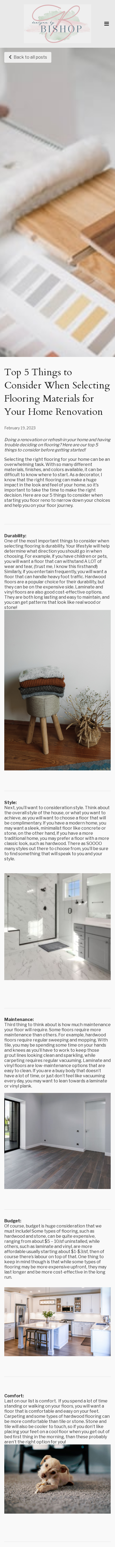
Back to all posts (30, 57)
